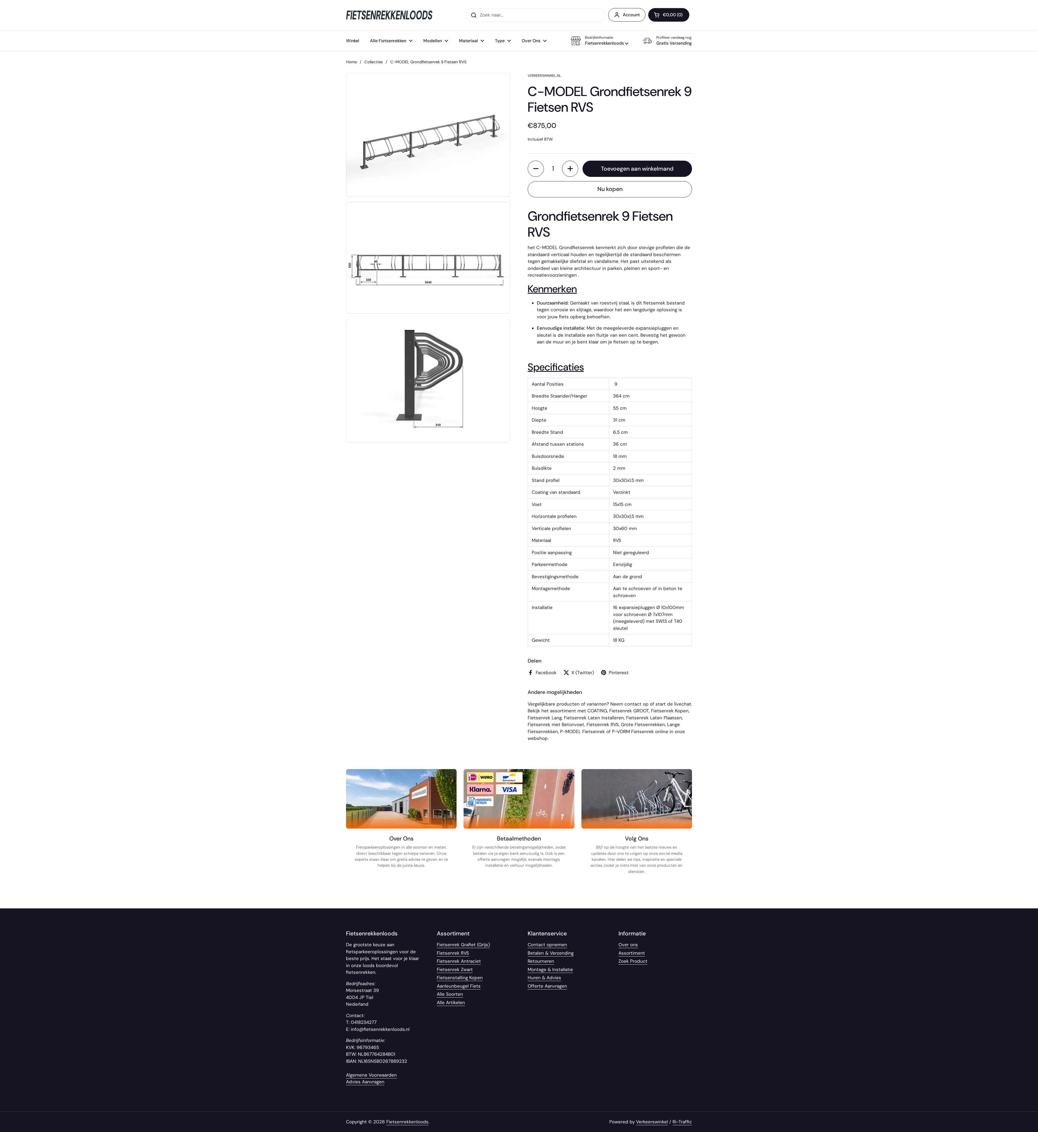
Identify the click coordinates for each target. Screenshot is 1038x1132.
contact (632, 704)
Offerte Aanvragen (547, 986)
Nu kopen (610, 189)
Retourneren (541, 961)
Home (351, 62)
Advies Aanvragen (365, 1082)
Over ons (628, 945)
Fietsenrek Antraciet (459, 961)
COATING (597, 711)
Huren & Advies (544, 978)
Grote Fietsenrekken (643, 724)
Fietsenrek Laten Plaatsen (654, 718)
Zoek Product (632, 961)
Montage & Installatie (550, 969)
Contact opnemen (547, 945)
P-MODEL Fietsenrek (582, 731)
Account (631, 15)
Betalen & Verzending (551, 953)
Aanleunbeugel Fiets (459, 986)
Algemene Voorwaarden (371, 1075)
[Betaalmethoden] (519, 824)
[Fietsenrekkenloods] (389, 15)
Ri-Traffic (682, 1122)
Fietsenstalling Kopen (460, 978)
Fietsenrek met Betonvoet (556, 724)
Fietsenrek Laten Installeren (594, 718)
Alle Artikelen (451, 1002)
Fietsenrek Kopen (669, 711)
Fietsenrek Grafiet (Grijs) (463, 945)
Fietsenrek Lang (545, 718)
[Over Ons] (401, 824)
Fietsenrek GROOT (629, 711)
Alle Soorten (450, 994)
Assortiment (631, 953)
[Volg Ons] (636, 824)
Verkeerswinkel (652, 1122)
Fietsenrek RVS (603, 724)
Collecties (373, 62)
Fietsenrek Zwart (455, 969)
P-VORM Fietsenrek (633, 731)
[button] (599, 41)
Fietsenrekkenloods (407, 1122)
